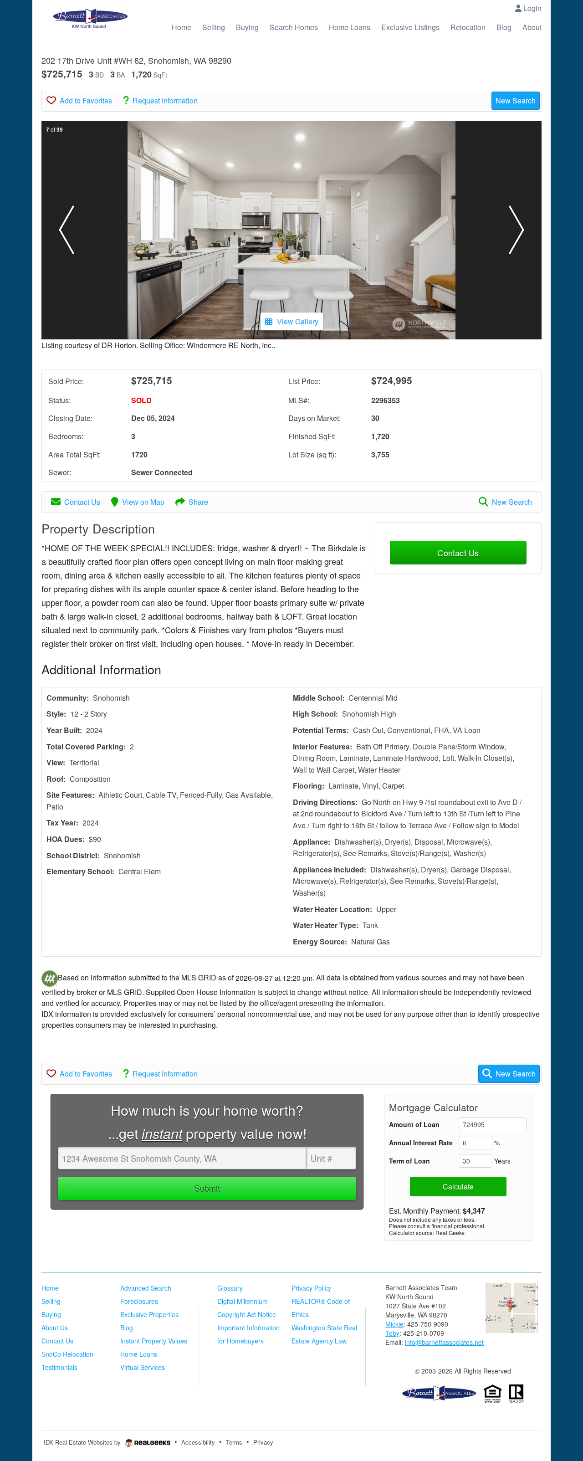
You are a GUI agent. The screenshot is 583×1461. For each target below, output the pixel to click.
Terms (234, 1442)
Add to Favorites (86, 100)
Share (198, 502)
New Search (516, 100)
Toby (392, 1333)
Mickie (394, 1323)
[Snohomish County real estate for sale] (439, 1392)
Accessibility (198, 1442)
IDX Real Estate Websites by (83, 1442)
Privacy (263, 1442)
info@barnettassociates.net (444, 1342)
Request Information (165, 100)
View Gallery (297, 321)
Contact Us (82, 502)
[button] (66, 230)
